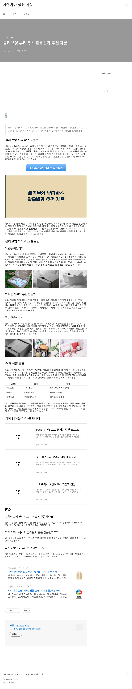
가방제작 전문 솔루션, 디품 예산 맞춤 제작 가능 (32, 571)
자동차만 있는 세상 (18, 5)
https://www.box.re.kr (17, 586)
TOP (127, 675)
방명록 (26, 14)
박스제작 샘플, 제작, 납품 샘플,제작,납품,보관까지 (34, 590)
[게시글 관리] (18, 611)
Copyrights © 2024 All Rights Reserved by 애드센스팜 (23, 674)
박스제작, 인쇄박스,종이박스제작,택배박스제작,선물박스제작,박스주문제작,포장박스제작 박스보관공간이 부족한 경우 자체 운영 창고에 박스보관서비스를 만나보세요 (37, 595)
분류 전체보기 (107, 73)
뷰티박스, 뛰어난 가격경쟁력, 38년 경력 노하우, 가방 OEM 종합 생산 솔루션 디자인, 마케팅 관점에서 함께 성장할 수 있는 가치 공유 (38, 576)
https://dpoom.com (16, 568)
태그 (14, 14)
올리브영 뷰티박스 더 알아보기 (46, 167)
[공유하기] (14, 611)
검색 (121, 5)
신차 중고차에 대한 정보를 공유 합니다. (25, 629)
